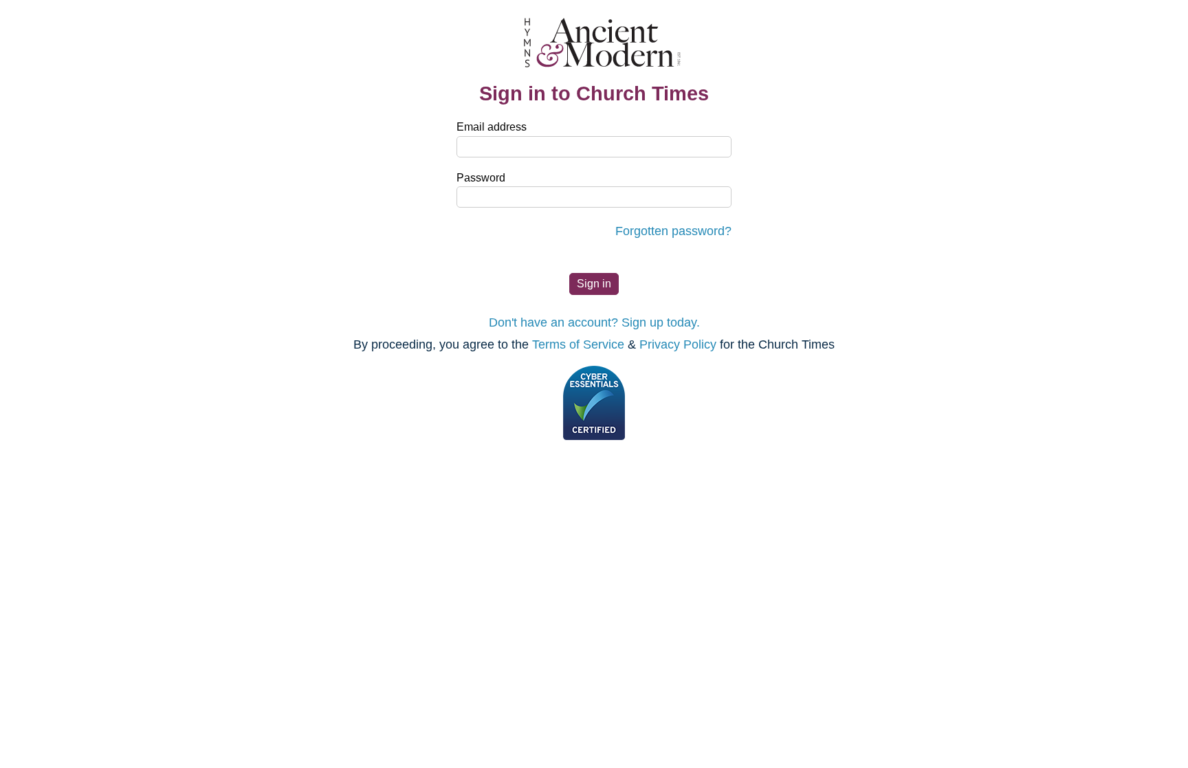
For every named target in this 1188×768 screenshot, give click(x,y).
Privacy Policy (677, 344)
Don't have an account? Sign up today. (594, 322)
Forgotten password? (673, 231)
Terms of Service (578, 344)
